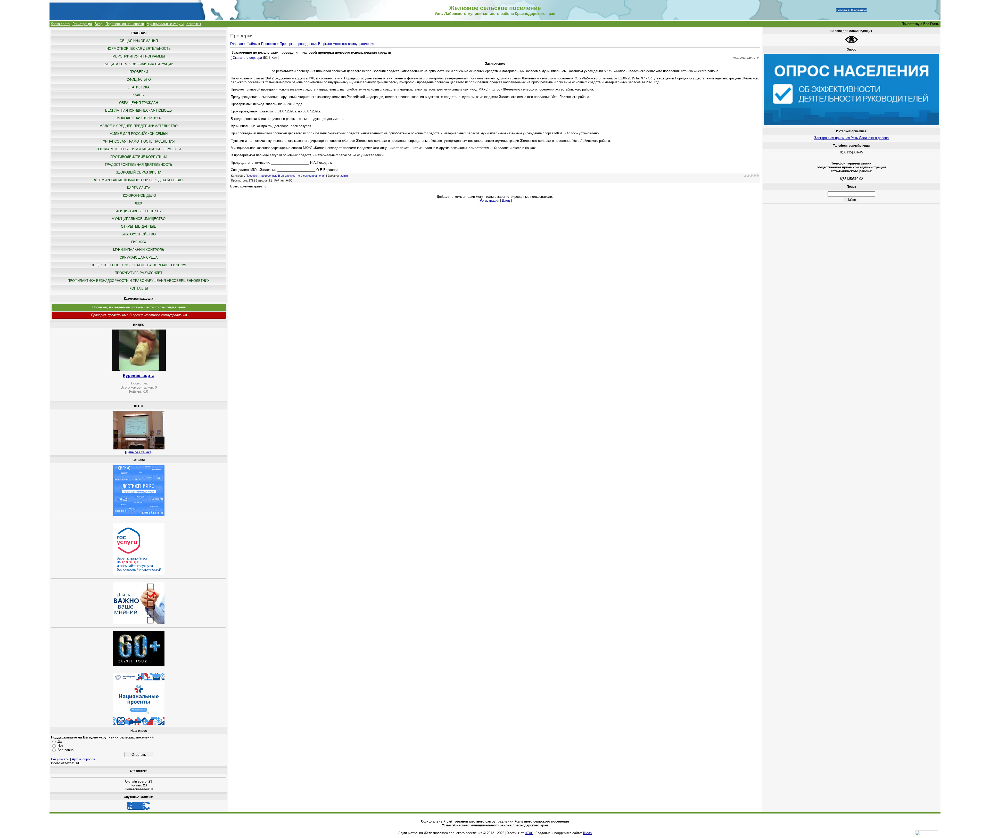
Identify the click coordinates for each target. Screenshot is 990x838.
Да (59, 741)
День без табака (138, 452)
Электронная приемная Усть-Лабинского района (851, 138)
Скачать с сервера (247, 58)
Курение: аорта (138, 375)
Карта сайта (60, 24)
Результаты (60, 759)
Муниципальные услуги (165, 24)
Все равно (65, 750)
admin (344, 175)
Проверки (268, 44)
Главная (236, 44)
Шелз (587, 833)
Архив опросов (83, 759)
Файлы (252, 44)
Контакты (193, 24)
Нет (60, 745)
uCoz (529, 833)
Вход (99, 24)
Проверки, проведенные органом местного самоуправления (139, 307)
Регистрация (82, 24)
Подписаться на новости (124, 24)
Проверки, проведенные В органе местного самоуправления (139, 315)
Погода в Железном (851, 10)
